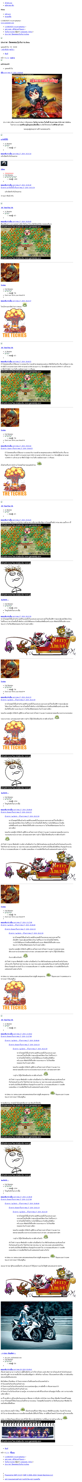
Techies (3, 285)
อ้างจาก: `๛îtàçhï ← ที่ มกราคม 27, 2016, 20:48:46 (18, 925)
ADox (30, 32)
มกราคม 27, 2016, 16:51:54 (16, 154)
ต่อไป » (12, 49)
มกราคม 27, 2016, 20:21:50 (16, 616)
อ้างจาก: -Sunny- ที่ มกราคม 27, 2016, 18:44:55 (17, 448)
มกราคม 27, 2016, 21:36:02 (16, 1034)
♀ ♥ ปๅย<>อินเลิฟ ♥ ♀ (8, 1353)
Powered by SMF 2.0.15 (13, 1475)
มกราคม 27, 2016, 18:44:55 (16, 361)
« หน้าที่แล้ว (5, 49)
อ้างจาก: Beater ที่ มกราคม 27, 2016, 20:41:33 (16, 812)
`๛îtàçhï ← (5, 600)
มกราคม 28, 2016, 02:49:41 (16, 1369)
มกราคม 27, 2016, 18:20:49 (16, 221)
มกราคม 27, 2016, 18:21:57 (16, 301)
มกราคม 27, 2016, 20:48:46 (16, 810)
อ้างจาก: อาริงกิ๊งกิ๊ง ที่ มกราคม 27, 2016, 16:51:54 (18, 187)
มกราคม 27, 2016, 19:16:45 (16, 520)
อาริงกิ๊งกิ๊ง (4, 139)
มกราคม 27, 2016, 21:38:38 (16, 1197)
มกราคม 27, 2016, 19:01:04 (16, 446)
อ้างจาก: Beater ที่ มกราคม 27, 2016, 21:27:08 (16, 1036)
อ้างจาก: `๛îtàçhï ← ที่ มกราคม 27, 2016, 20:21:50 (18, 700)
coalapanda (23, 32)
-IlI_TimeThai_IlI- (7, 207)
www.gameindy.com (7, 23)
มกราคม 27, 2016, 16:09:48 (12, 72)
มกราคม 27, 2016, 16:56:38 (16, 185)
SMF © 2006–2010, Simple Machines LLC (38, 1475)
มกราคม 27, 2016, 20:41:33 (16, 697)
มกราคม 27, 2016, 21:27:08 (16, 922)
